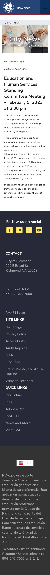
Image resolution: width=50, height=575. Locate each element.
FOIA (9, 355)
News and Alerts (19, 423)
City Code (13, 362)
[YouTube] (38, 230)
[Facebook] (10, 230)
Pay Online (14, 395)
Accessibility (15, 341)
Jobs (9, 402)
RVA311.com (15, 312)
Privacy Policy (16, 334)
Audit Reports (16, 348)
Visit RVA (13, 430)
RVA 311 (12, 416)
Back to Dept (13, 23)
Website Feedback (20, 381)
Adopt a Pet (15, 409)
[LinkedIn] (29, 230)
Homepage (14, 327)
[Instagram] (20, 230)
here (25, 131)
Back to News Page (14, 61)
